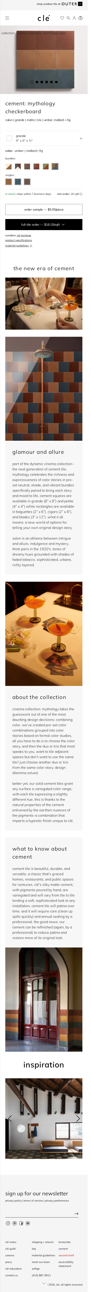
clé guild (10, 1248)
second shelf (66, 1255)
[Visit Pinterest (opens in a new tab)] (14, 1223)
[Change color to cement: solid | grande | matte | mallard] (18, 179)
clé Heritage (24, 233)
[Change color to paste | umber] (8, 164)
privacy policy (13, 1200)
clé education (13, 1268)
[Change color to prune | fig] (27, 164)
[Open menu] (7, 18)
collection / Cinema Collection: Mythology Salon (33, 33)
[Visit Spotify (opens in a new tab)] (27, 1223)
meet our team (41, 1262)
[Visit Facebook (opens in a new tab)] (21, 1223)
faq (34, 1248)
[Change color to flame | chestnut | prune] (36, 164)
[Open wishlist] (62, 18)
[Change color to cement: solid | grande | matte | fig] (27, 179)
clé (57, 1284)
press (8, 1262)
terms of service (33, 1200)
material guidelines (17, 243)
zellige (36, 1268)
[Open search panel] (68, 18)
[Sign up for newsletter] (43, 1214)
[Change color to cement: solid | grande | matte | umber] (8, 179)
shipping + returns (43, 1242)
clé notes (10, 1242)
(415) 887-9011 (41, 1275)
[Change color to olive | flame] (45, 164)
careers (9, 1255)
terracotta (64, 1242)
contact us (11, 1275)
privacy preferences (57, 1200)
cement (63, 1248)
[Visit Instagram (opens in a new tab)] (8, 1223)
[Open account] (74, 18)
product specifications (18, 237)
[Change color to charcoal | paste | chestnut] (18, 164)
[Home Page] (44, 18)
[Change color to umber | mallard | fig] (55, 164)
